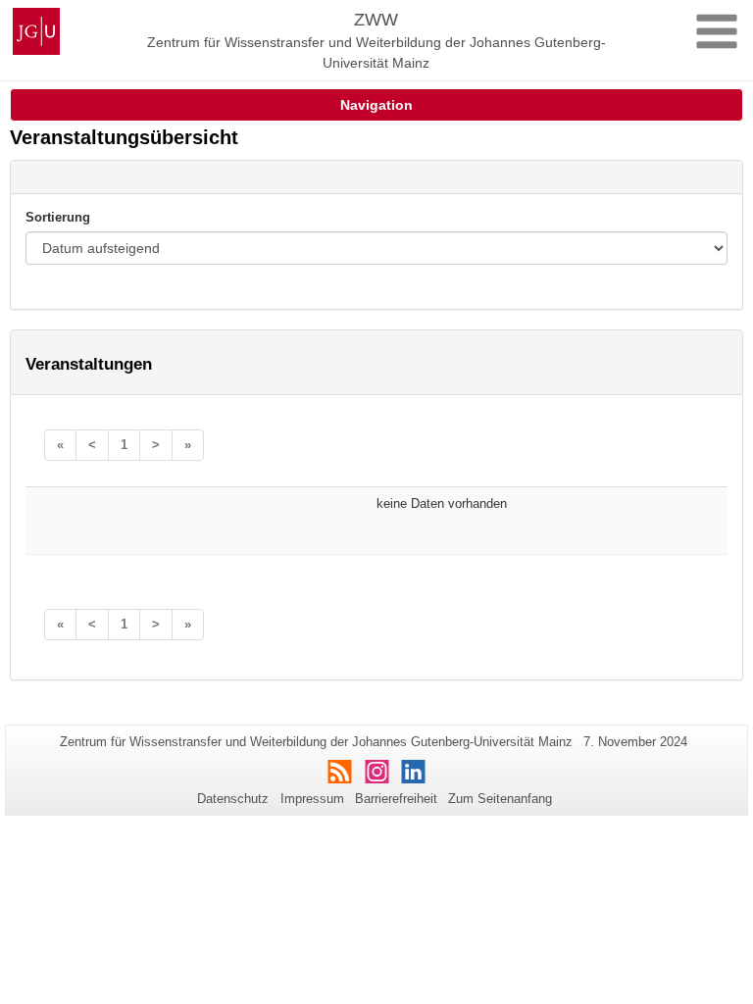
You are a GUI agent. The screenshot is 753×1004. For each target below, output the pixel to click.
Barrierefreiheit (396, 798)
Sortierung (57, 217)
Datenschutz (233, 798)
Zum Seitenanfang (500, 798)
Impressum (312, 798)
